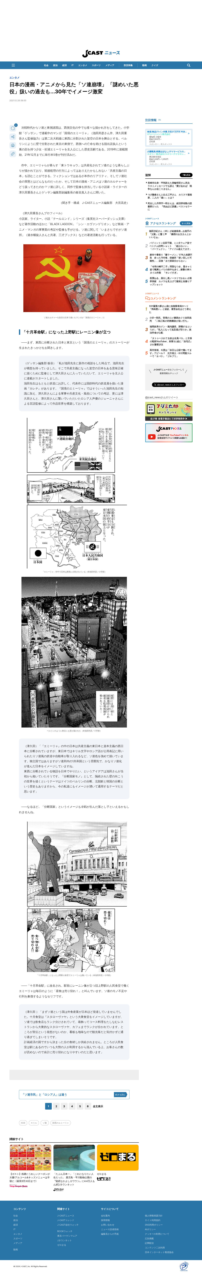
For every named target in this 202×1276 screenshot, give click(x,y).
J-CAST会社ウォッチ (68, 1224)
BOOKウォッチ (64, 1231)
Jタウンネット (64, 1240)
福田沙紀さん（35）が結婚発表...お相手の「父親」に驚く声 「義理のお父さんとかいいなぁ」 (170, 234)
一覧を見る (186, 175)
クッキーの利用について (157, 1233)
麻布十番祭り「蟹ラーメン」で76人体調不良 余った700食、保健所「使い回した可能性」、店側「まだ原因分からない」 (171, 257)
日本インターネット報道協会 (159, 1252)
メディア (109, 65)
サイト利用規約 (152, 1220)
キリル (34, 1123)
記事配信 (149, 1243)
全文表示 (98, 1106)
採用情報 (105, 1220)
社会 (46, 65)
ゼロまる (61, 1245)
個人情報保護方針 (154, 1215)
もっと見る (186, 223)
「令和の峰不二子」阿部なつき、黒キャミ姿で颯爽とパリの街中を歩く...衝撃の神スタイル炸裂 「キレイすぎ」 (171, 269)
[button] (13, 65)
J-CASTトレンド (65, 1220)
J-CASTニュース (65, 1215)
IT (72, 65)
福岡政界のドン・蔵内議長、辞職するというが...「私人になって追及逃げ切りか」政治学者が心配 (171, 329)
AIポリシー (150, 1229)
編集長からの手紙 (110, 1233)
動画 (144, 65)
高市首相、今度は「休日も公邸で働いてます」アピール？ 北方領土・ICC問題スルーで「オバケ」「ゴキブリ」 (171, 353)
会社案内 (105, 1215)
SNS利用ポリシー (154, 1224)
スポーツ (96, 65)
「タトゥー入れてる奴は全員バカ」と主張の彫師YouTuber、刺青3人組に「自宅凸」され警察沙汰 (171, 341)
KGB (23, 1123)
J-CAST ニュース (101, 53)
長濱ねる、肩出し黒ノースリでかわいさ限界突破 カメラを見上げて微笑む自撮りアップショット (171, 281)
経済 (64, 65)
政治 (55, 65)
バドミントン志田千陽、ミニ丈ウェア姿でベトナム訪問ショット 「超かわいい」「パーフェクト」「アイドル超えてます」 (171, 245)
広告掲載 (149, 1238)
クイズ (155, 65)
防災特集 (128, 65)
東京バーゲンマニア (67, 1235)
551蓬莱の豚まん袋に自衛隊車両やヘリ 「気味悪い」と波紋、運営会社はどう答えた (170, 309)
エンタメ (82, 65)
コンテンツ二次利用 (155, 1247)
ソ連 (45, 1123)
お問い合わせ (107, 1224)
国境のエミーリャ (60, 1123)
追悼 (148, 175)
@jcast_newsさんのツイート (161, 397)
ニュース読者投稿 (110, 1229)
